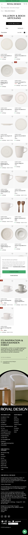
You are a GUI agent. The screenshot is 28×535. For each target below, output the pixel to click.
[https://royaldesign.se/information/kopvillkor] (13, 524)
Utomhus (3, 456)
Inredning (16, 422)
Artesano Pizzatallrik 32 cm (20, 55)
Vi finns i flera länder (6, 484)
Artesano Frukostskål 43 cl (6, 109)
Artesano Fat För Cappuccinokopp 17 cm (6, 246)
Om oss (3, 428)
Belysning (16, 418)
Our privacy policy (17, 266)
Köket (15, 426)
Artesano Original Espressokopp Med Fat (19, 301)
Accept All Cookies (14, 271)
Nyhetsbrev (3, 418)
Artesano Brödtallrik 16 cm (6, 55)
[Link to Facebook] (2, 516)
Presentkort (3, 420)
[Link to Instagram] (5, 516)
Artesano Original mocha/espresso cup (5, 191)
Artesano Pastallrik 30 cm (20, 109)
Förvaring (16, 428)
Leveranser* (4, 424)
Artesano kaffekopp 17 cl (6, 218)
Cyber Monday (4, 467)
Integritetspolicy (5, 435)
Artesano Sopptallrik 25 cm (20, 245)
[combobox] (21, 28)
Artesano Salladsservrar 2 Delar (20, 219)
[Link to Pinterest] (9, 516)
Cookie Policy (4, 437)
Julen (2, 469)
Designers (3, 441)
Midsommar (4, 461)
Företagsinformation (6, 431)
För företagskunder (5, 439)
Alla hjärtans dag (5, 452)
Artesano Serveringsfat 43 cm (6, 136)
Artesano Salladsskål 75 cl (20, 82)
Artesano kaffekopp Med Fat (6, 301)
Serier (15, 431)
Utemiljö (16, 430)
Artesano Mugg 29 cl (19, 163)
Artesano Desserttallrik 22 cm (20, 136)
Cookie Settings (14, 275)
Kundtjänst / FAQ (5, 417)
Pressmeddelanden (5, 433)
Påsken (2, 454)
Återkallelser (4, 445)
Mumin (2, 458)
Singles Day (3, 463)
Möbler (15, 417)
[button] (24, 4)
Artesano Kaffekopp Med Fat (6, 328)
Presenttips (3, 460)
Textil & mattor (17, 424)
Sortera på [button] (20, 28)
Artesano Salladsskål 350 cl (20, 191)
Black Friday (4, 465)
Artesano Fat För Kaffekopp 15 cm (4, 83)
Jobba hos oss (4, 430)
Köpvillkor (3, 422)
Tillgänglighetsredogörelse (7, 443)
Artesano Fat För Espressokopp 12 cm (5, 164)
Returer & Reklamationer (7, 426)
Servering (16, 420)
